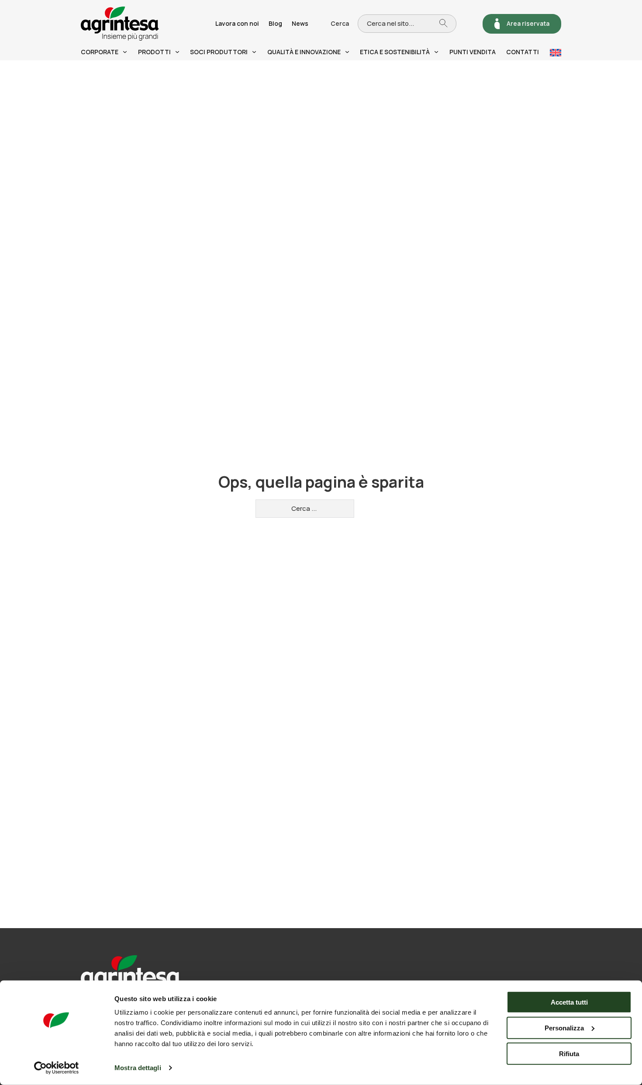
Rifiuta (569, 1053)
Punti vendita (472, 52)
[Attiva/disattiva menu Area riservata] (497, 23)
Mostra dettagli (137, 1067)
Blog (275, 23)
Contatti (522, 52)
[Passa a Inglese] (555, 52)
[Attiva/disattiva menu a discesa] (125, 52)
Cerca (340, 23)
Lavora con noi (237, 23)
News (300, 23)
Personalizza (564, 1028)
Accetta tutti (569, 1002)
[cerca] (448, 23)
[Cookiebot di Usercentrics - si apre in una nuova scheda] (56, 1068)
